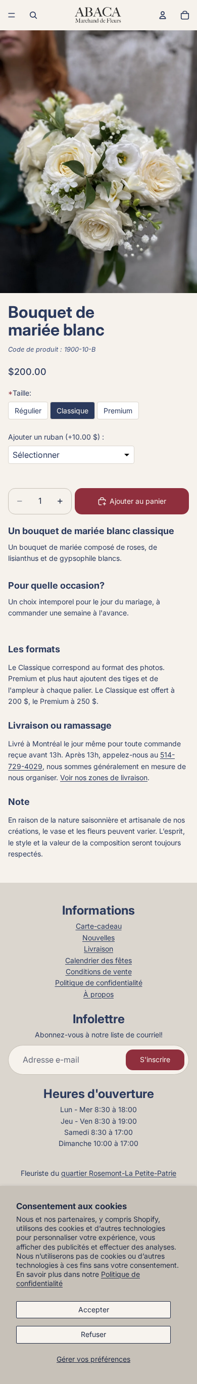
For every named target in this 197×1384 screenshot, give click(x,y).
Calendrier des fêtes (98, 960)
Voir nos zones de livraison (103, 777)
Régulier (28, 410)
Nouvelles (98, 937)
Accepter (93, 1309)
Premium (118, 410)
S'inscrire (155, 1059)
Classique (72, 410)
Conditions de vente (99, 971)
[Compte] (163, 15)
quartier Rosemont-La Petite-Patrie (118, 1173)
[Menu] (11, 15)
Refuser (93, 1334)
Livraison (98, 948)
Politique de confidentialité (98, 982)
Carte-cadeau (99, 926)
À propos (98, 994)
